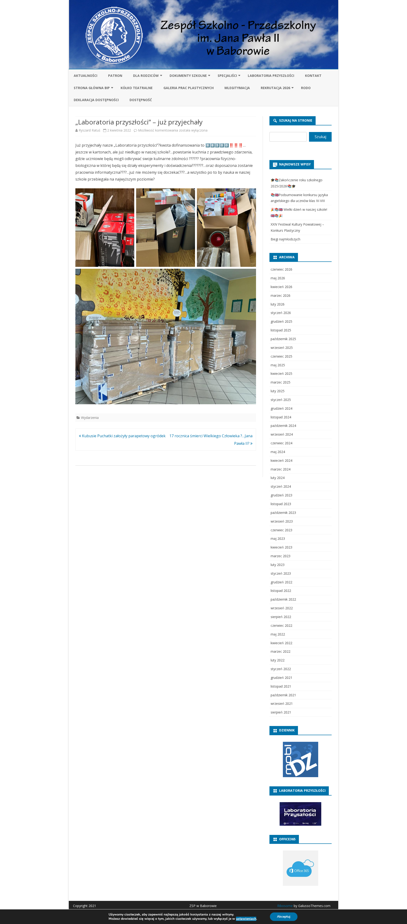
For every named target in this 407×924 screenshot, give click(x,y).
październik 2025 (283, 339)
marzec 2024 (280, 469)
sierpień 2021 (281, 712)
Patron (115, 75)
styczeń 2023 (281, 573)
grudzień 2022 (281, 582)
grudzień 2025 (281, 321)
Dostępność (141, 100)
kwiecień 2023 (281, 547)
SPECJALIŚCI (227, 75)
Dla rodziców (146, 75)
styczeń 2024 (281, 486)
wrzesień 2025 (282, 347)
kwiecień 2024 (281, 460)
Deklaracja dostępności (96, 100)
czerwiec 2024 (281, 443)
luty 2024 (278, 477)
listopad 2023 (281, 504)
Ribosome (285, 905)
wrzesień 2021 (282, 703)
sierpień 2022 (281, 617)
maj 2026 (278, 278)
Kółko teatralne (137, 88)
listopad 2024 (281, 417)
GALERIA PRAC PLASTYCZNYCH (188, 88)
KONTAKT (313, 75)
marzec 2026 (280, 295)
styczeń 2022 (281, 669)
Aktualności (85, 75)
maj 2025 (278, 365)
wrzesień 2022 (282, 608)
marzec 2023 (280, 556)
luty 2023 (278, 564)
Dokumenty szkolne (188, 75)
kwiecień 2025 (281, 373)
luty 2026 (278, 304)
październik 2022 (283, 599)
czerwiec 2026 (281, 269)
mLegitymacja (237, 88)
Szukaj (320, 136)
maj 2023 (278, 538)
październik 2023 (283, 512)
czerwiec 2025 (281, 356)
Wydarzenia (90, 417)
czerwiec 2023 (281, 530)
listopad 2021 (281, 686)
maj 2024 (278, 452)
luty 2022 (278, 660)
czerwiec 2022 (281, 625)
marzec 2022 (280, 651)
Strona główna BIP (92, 88)
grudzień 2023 (281, 495)
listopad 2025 (281, 330)
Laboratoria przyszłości (271, 75)
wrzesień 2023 (282, 521)
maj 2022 (278, 634)
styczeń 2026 (281, 312)
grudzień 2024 (281, 408)
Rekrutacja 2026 (275, 88)
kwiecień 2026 (281, 287)
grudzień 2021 (281, 677)
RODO (306, 88)
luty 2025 (278, 391)
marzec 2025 (280, 382)
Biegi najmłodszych (285, 239)
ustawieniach (246, 919)
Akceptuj (283, 916)
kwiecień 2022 (281, 643)
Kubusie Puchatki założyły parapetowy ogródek (123, 435)
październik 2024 (283, 425)
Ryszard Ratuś (89, 130)
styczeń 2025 (281, 399)
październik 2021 (283, 695)
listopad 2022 (281, 590)
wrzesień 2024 (282, 434)
